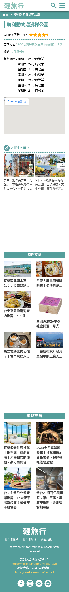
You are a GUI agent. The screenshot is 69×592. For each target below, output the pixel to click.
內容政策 (46, 539)
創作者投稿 (11, 539)
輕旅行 (14, 5)
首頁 (5, 14)
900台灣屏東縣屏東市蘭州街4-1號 (40, 44)
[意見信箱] (39, 583)
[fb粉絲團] (21, 583)
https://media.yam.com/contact (34, 572)
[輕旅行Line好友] (48, 583)
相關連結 (18, 51)
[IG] (30, 583)
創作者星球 (29, 539)
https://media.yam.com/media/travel (35, 563)
